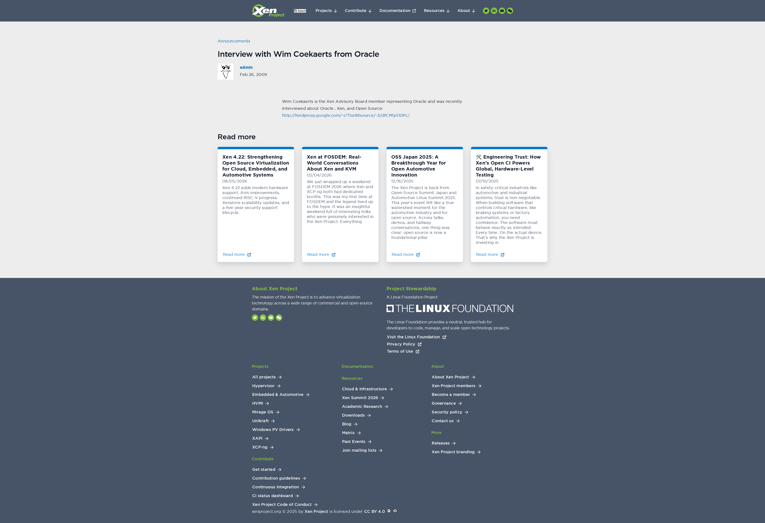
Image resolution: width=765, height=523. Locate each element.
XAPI (257, 438)
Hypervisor (263, 385)
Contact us (443, 420)
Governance (444, 403)
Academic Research (362, 406)
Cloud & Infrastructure (364, 389)
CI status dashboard (272, 495)
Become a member (451, 394)
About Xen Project (450, 377)
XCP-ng (260, 447)
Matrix (348, 432)
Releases (441, 443)
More (436, 432)
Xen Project (316, 511)
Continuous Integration (275, 487)
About (463, 10)
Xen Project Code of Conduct (282, 504)
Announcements (234, 40)
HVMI (257, 403)
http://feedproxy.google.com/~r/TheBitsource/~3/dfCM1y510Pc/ (346, 115)
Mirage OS (262, 412)
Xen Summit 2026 (360, 397)
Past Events (354, 441)
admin (246, 67)
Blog (346, 424)
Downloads (353, 415)
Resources (434, 10)
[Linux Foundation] (449, 309)
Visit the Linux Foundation (414, 337)
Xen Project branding (453, 451)
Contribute (355, 10)
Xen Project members (453, 385)
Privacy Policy (402, 344)
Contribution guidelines (276, 478)
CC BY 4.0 (374, 511)
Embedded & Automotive (277, 394)
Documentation (395, 10)
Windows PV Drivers (273, 429)
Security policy (447, 412)
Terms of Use (400, 351)
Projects (324, 10)
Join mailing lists (359, 450)
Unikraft (260, 420)
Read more (234, 254)
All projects (264, 377)
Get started (263, 469)
